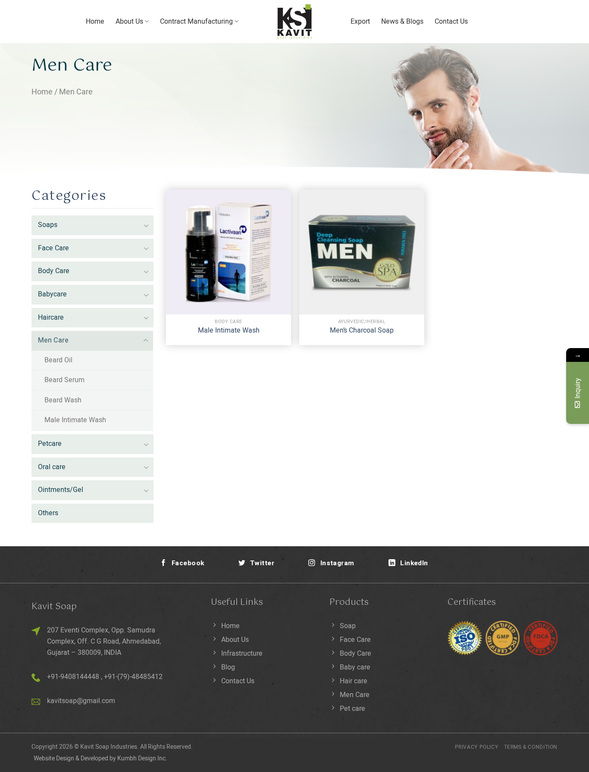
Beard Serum (64, 380)
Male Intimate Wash (75, 420)
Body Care (53, 271)
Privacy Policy (476, 747)
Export (360, 21)
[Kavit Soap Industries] (294, 21)
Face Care (53, 248)
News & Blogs (402, 21)
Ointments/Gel (60, 490)
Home (95, 21)
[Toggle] (146, 225)
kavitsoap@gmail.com (81, 701)
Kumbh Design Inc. (142, 758)
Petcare (50, 444)
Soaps (47, 225)
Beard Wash (62, 400)
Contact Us (451, 21)
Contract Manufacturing (196, 21)
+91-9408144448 (73, 677)
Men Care (53, 340)
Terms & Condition (531, 747)
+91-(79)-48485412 (133, 677)
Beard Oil (58, 360)
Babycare (52, 294)
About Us (129, 21)
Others (48, 513)
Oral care (52, 467)
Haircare (51, 317)
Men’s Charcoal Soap (362, 330)
